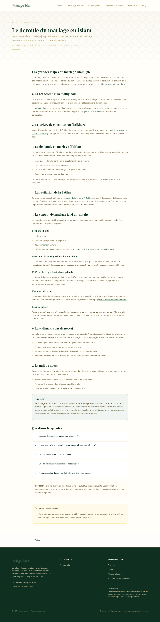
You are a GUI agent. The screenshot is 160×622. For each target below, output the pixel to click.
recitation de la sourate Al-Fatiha (77, 198)
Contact (111, 569)
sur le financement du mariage (112, 299)
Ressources (133, 5)
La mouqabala (94, 5)
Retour (38, 540)
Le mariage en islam (75, 5)
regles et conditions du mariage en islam (107, 84)
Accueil (59, 5)
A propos (112, 565)
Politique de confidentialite (119, 578)
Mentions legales (115, 574)
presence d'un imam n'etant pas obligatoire (94, 249)
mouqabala (40, 108)
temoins (43, 245)
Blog (144, 5)
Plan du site (65, 565)
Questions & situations (114, 5)
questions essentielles (93, 111)
